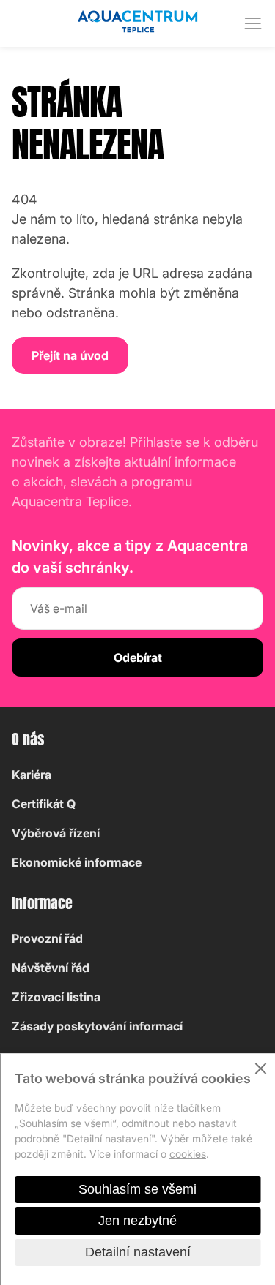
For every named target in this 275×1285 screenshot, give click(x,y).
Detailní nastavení (138, 1252)
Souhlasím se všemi (137, 1189)
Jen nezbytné (137, 1220)
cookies (187, 1154)
